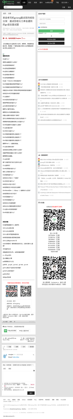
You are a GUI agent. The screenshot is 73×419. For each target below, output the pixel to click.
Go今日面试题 (44, 49)
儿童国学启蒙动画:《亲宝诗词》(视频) (50, 103)
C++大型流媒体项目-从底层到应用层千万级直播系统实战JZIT (55, 110)
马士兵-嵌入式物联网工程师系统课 (49, 84)
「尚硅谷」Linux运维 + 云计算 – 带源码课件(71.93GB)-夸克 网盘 (55, 179)
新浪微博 (30, 400)
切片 (23, 347)
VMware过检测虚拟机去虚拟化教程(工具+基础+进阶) (53, 171)
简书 (14, 301)
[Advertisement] (51, 64)
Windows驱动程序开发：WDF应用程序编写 (51, 168)
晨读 (19, 400)
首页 (4, 13)
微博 (11, 321)
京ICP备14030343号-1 (9, 416)
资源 (35, 2)
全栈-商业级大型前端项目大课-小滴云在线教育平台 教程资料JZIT (55, 116)
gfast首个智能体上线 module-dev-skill (50, 106)
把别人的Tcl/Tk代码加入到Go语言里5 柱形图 (51, 159)
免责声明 (41, 400)
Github (23, 400)
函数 (16, 347)
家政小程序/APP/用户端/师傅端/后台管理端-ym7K (52, 184)
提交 (31, 393)
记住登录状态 (43, 27)
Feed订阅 (63, 400)
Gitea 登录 (52, 43)
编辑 (4, 368)
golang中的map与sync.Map (9, 339)
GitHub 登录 (52, 39)
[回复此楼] (33, 355)
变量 (9, 347)
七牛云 (35, 409)
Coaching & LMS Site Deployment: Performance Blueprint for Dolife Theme (55, 194)
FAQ (9, 400)
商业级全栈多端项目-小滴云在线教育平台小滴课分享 (53, 98)
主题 (18, 2)
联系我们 (47, 400)
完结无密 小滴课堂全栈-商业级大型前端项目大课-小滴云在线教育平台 (55, 91)
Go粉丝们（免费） (61, 284)
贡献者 (13, 400)
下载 (57, 2)
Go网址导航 (49, 2)
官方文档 (64, 2)
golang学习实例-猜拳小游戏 (47, 162)
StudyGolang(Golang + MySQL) (18, 409)
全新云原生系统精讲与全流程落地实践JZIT (51, 120)
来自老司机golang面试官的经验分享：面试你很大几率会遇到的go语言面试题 (18, 307)
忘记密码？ (61, 33)
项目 (29, 2)
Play (35, 400)
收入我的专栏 (25, 331)
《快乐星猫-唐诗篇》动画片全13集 (49, 87)
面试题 (32, 347)
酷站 (57, 400)
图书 (41, 2)
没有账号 (29, 365)
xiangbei (10, 354)
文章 (24, 2)
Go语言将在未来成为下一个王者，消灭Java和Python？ (27, 339)
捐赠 (53, 400)
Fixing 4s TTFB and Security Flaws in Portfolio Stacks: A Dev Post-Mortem (55, 188)
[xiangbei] (5, 356)
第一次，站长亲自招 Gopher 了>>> (14, 38)
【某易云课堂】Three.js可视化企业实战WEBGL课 (53, 95)
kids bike (16, 357)
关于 (4, 400)
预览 (10, 368)
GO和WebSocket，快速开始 (47, 165)
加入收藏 (5, 321)
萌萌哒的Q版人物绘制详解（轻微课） (49, 175)
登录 (69, 7)
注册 (63, 7)
